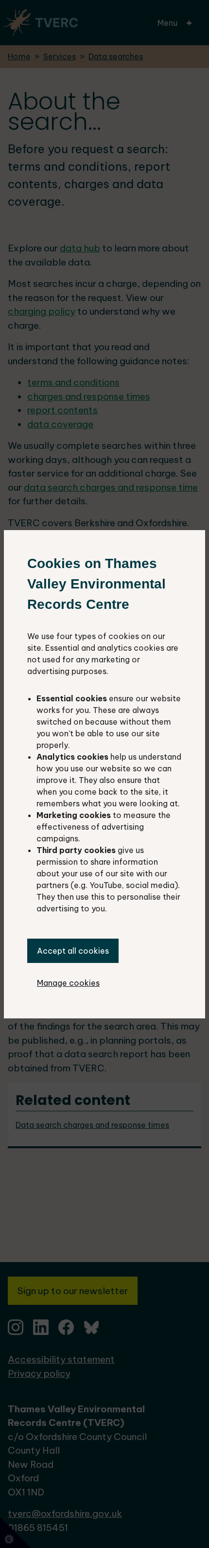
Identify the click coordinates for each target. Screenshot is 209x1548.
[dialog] (104, 774)
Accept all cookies (73, 951)
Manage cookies (68, 983)
